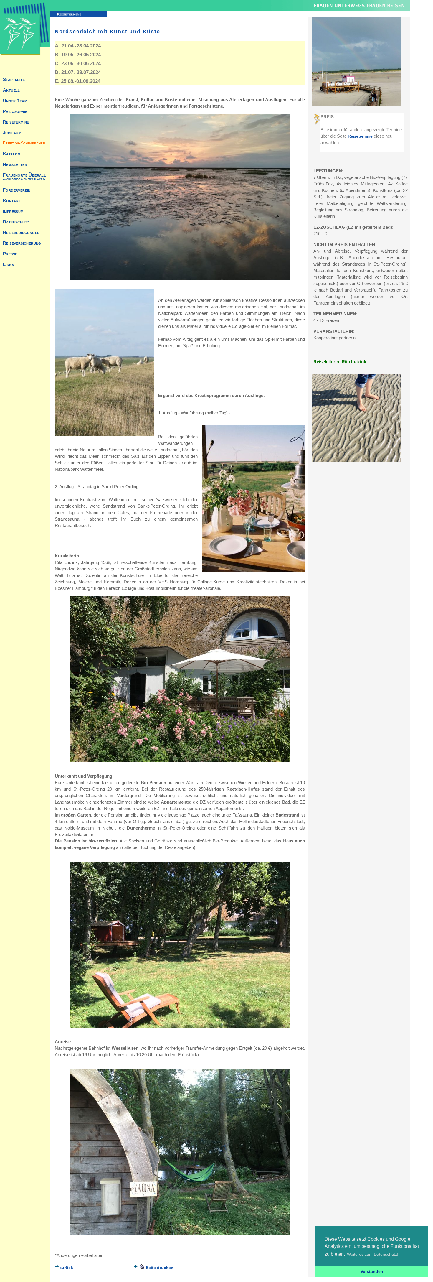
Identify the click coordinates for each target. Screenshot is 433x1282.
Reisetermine (360, 136)
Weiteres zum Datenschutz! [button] (372, 1254)
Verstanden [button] (372, 1271)
